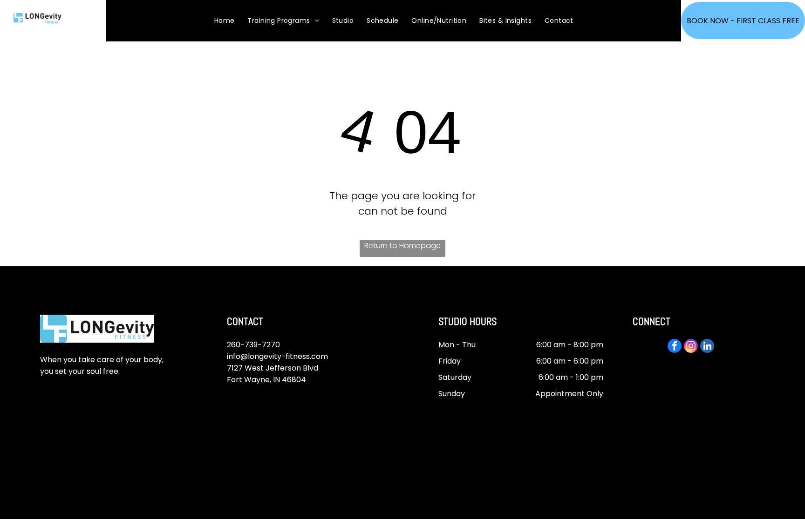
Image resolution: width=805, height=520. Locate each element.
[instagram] (691, 347)
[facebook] (675, 347)
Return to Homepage (402, 245)
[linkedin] (707, 347)
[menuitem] (224, 21)
